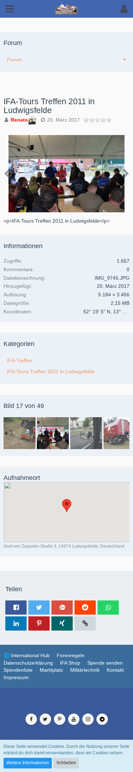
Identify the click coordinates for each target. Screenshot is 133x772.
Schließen (66, 762)
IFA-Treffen (19, 360)
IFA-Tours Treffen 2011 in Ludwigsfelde (51, 371)
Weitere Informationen (27, 762)
